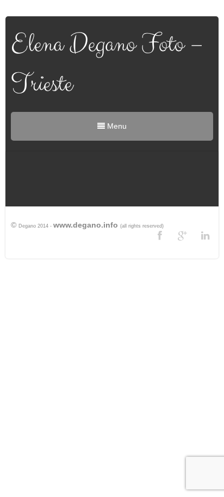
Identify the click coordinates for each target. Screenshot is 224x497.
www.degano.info (85, 225)
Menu (116, 126)
